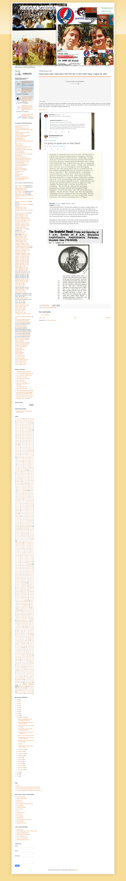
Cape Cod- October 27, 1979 (21, 247)
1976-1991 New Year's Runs (23, 378)
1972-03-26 (25, 473)
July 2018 (20, 757)
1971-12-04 (20, 467)
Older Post (108, 317)
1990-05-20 (25, 653)
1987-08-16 (19, 646)
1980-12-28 (20, 608)
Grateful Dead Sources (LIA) (22, 839)
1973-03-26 (26, 494)
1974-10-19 (17, 523)
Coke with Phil (27, 680)
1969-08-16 (23, 440)
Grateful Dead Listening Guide (23, 834)
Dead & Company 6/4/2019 (20, 364)
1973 (25, 490)
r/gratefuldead (19, 817)
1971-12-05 (27, 467)
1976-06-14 (24, 529)
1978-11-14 (25, 578)
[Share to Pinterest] (59, 305)
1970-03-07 (23, 448)
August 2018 (21, 755)
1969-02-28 (23, 434)
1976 (30, 526)
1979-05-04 (31, 590)
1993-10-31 (21, 663)
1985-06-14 (23, 636)
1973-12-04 (23, 512)
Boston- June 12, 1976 (20, 187)
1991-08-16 (48, 307)
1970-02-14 (30, 447)
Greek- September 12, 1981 (21, 269)
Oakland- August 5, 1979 (20, 241)
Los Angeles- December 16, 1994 (23, 313)
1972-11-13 (20, 489)
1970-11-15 (30, 454)
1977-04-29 (26, 545)
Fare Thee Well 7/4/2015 (20, 357)
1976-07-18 (18, 533)
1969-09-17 (30, 440)
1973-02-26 (26, 493)
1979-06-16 (18, 594)
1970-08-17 (23, 451)
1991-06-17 (23, 657)
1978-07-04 (30, 572)
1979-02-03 (31, 587)
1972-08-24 (31, 480)
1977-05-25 (27, 552)
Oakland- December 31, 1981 (22, 279)
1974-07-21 (30, 519)
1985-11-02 (30, 637)
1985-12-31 (23, 639)
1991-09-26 (30, 660)
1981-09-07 (25, 613)
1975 (16, 525)
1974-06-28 (30, 517)
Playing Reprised (19, 138)
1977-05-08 (27, 548)
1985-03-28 (17, 636)
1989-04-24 (27, 647)
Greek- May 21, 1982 (20, 283)
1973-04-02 (26, 496)
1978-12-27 (31, 581)
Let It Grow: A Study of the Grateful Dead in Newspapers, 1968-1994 (27, 115)
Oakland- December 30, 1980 (22, 261)
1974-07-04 (17, 519)
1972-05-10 (18, 477)
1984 (33, 628)
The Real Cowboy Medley (21, 136)
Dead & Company (21, 359)
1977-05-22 (21, 552)
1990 (26, 652)
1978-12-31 (18, 582)
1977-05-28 (22, 554)
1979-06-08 (31, 593)
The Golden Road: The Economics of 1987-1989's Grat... (26, 738)
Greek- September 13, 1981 (21, 270)
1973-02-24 (20, 493)
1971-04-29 (26, 461)
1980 (26, 600)
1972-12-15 (20, 490)
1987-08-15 (31, 644)
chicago (20, 680)
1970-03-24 (30, 448)
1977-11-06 (23, 562)
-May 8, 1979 (24, 234)
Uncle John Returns (19, 151)
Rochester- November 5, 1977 (22, 201)
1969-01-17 (17, 431)
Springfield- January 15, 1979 (22, 223)
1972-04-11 (25, 474)
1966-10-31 (27, 420)
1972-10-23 (20, 487)
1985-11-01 (24, 637)
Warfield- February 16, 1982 (21, 280)
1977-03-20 (26, 542)
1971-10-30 (26, 464)
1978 (29, 564)
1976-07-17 (31, 532)
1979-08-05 (18, 595)
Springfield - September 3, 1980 (22, 253)
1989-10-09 (21, 650)
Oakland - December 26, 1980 (22, 257)
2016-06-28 (30, 675)
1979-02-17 (25, 588)
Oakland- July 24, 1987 (20, 312)
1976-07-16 (25, 532)
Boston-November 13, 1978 (21, 216)
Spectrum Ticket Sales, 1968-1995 (24, 396)
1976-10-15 (31, 538)
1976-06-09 (17, 527)
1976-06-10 (24, 527)
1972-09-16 (18, 484)
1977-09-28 (24, 555)
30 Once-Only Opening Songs (22, 161)
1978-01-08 (30, 565)
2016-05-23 (23, 673)
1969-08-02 (17, 440)
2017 (22, 676)
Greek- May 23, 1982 (20, 286)
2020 (18, 711)
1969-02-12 (30, 432)
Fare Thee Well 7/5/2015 (20, 358)
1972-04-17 (31, 474)
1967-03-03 (19, 421)
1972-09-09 (18, 483)
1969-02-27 (17, 434)
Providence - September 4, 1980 (22, 254)
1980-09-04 (20, 604)
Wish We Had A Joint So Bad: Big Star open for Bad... (28, 787)
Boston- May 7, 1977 (20, 192)
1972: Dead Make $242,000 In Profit (24, 373)
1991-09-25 (24, 660)
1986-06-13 (21, 640)
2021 (18, 709)
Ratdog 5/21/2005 (18, 351)
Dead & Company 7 (20, 362)
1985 (31, 634)
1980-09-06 (26, 604)
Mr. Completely (19, 816)
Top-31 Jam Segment (19, 693)
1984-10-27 (31, 631)
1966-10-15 (21, 420)
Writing (30, 693)
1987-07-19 (31, 643)
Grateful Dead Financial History (22, 132)
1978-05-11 (23, 571)
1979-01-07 (18, 584)
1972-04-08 (18, 474)
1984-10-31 (31, 633)
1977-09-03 (17, 555)
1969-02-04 (17, 432)
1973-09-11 (29, 500)
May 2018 (20, 761)
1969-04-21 (30, 435)
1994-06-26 (19, 664)
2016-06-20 (30, 673)
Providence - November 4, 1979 (22, 250)
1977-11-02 (23, 561)
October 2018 (21, 751)
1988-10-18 (17, 647)
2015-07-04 (25, 672)
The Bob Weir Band (22, 321)
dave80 (16, 684)
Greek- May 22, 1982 (20, 285)
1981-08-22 (18, 613)
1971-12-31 (29, 468)
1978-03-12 (30, 568)
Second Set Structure (20, 152)
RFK (26, 692)
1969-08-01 (30, 438)
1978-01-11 (23, 567)
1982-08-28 (27, 623)
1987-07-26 (25, 644)
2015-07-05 (31, 672)
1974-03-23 (23, 515)
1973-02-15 (20, 492)
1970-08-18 (30, 451)
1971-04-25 (26, 460)
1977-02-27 (26, 541)
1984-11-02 (19, 634)
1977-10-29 (17, 561)
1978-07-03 (23, 572)
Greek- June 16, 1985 (20, 303)
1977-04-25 (26, 543)
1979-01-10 (31, 584)
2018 (33, 676)
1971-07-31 (20, 463)
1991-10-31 (17, 662)
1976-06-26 (25, 530)
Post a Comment (45, 314)
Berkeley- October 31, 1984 (21, 297)
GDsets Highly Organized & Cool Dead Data (26, 831)
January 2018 (21, 769)
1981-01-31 (31, 610)
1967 (33, 420)
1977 (32, 539)
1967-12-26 (18, 422)
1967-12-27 (25, 422)
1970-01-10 (30, 444)
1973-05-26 (26, 497)
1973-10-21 (17, 506)
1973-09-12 (17, 502)
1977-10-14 (30, 558)
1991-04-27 (17, 656)
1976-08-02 (25, 533)
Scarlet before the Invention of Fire (23, 146)
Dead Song (22, 686)
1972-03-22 (25, 471)
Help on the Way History (20, 165)
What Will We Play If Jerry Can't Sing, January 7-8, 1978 (27, 83)
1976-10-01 (18, 536)
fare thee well (21, 689)
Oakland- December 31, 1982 (22, 289)
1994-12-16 (31, 664)
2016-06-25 (23, 675)
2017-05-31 (27, 676)
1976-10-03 (31, 536)
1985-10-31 (17, 637)
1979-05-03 (25, 590)
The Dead (20, 349)
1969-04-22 (17, 437)
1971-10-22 (20, 464)
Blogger (76, 870)
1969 (30, 430)
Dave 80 (19, 682)
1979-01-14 (18, 585)
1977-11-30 (30, 562)
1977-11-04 (30, 561)
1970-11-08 (24, 454)
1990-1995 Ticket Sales (21, 388)
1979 (24, 583)
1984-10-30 (25, 633)
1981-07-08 (31, 611)
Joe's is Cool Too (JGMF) (22, 838)
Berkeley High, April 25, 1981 (22, 264)
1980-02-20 (20, 601)
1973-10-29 (23, 507)
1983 (25, 626)
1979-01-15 (25, 585)
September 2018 (22, 753)
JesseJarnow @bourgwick (22, 832)
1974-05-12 (30, 515)
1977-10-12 (23, 558)
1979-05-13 (25, 593)
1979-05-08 (31, 591)
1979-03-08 (31, 588)
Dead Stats (31, 686)
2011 (20, 670)
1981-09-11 (31, 613)
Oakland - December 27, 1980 (22, 259)
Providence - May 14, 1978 (21, 213)
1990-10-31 (24, 654)
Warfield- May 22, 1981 (20, 266)
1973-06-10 (20, 499)
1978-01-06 (17, 565)
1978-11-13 (18, 578)
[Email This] (53, 305)
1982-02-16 (19, 620)
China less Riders (19, 133)
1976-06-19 (31, 529)
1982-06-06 (21, 623)
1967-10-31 (31, 421)
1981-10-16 (26, 616)
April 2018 (20, 763)
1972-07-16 (31, 479)
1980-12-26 (26, 607)
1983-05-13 (30, 626)
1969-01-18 (23, 431)
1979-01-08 (25, 584)
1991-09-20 (17, 659)
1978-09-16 (25, 577)
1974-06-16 (23, 517)
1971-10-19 (26, 463)
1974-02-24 (17, 515)
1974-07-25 (17, 520)
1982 (32, 619)
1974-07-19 (23, 519)
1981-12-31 (27, 618)
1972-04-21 (18, 476)
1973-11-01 (17, 509)
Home (75, 317)
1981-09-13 (25, 614)
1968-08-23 (30, 425)
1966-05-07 (27, 418)
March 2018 (21, 765)
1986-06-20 (27, 640)
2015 (33, 670)
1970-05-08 (23, 450)
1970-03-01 (17, 448)
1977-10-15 (17, 559)
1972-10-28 (26, 487)
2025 (18, 701)
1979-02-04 (19, 588)
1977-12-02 (17, 564)
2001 (25, 666)
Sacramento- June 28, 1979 (21, 239)
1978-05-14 (30, 571)
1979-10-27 (25, 597)
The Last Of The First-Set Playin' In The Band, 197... (26, 733)
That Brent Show (19, 174)
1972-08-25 (18, 481)
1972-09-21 (25, 484)
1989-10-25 (21, 652)
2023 (18, 705)
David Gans (19, 800)
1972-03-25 (19, 473)
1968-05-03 (30, 424)
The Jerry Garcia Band (23, 316)
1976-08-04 (31, 533)
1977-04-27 (20, 545)
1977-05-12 (27, 549)
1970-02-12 (17, 447)
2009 (24, 669)
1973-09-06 (22, 500)
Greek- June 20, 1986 (20, 308)
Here (16, 318)
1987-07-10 (18, 643)
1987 (20, 641)
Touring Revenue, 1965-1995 (23, 398)
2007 (20, 669)
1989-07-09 (21, 649)
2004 (31, 667)
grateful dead (18, 690)
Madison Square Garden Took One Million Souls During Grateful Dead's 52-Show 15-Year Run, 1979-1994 (27, 90)
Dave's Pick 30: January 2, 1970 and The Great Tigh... (25, 729)
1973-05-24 (20, 497)
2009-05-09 (30, 669)
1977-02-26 (20, 541)
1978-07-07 (17, 574)
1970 (16, 444)
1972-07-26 (25, 480)
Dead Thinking (19, 805)
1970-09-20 (17, 453)
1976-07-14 (18, 532)
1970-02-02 (23, 445)
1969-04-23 (23, 437)
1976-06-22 (18, 530)
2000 (21, 666)
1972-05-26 (25, 479)
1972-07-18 (18, 480)
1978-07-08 (24, 574)
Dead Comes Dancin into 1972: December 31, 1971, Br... (25, 720)
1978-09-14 (31, 575)
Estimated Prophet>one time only (22, 159)
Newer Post (42, 317)
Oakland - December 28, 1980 (22, 260)
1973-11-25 (30, 510)
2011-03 (24, 670)
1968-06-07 (17, 425)
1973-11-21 (24, 510)
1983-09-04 (24, 627)
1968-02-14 (17, 424)
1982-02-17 (26, 620)
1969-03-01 (30, 434)
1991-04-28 (23, 656)
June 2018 (20, 759)
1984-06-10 (25, 630)
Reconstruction (20, 325)
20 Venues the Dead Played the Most (25, 390)
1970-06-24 (17, 451)
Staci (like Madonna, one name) (23, 819)
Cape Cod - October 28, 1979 (22, 249)
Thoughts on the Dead (21, 823)
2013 (29, 670)
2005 (16, 669)
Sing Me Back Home (20, 180)
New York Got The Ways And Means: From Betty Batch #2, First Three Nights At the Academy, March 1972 (27, 99)
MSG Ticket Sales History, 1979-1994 (25, 395)
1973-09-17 (30, 502)
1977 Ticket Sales (20, 380)
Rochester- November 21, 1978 (22, 218)
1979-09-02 (31, 595)
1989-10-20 (27, 650)
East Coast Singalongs (20, 168)
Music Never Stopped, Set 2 (21, 177)
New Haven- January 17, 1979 (22, 224)
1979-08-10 (25, 595)
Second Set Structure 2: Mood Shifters (24, 154)
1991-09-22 (30, 659)
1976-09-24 (25, 535)
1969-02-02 (30, 431)
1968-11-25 (30, 428)
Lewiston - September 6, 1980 (22, 256)
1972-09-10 (25, 483)
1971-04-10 (26, 458)
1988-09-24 (30, 646)
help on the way (26, 690)
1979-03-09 (18, 590)
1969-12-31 (30, 443)
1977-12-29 (24, 564)
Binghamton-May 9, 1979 (21, 236)
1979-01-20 (25, 587)
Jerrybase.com (19, 829)
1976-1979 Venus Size (21, 377)
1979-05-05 (18, 591)
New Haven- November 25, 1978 (22, 220)
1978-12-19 (18, 581)
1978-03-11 (23, 568)
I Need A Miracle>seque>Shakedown (23, 149)
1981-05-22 (25, 611)
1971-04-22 (20, 460)
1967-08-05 (25, 421)
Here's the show (43, 109)
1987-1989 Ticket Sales (21, 386)
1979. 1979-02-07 (20, 600)
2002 (23, 667)
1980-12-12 (20, 607)
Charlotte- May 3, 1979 (20, 227)
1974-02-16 (23, 513)
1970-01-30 (17, 445)
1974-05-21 (30, 516)
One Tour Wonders (23, 169)
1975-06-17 (29, 525)
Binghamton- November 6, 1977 (22, 204)
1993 (29, 662)
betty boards (20, 679)
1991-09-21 (24, 659)
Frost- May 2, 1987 (19, 310)
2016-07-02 (17, 676)
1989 (22, 647)
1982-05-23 (27, 621)
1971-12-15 (22, 468)
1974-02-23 (30, 513)
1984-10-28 (18, 633)
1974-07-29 (23, 520)
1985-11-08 (17, 639)
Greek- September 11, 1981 (21, 267)
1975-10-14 (24, 526)
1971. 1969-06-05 (18, 470)
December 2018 (22, 717)
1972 (25, 470)
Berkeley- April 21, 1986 (20, 306)
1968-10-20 (30, 427)
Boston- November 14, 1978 (21, 217)
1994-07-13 (25, 664)
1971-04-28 (20, 461)
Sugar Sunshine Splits (20, 139)
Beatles (17, 169)
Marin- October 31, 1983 (20, 292)
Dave (33, 680)
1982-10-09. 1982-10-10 (24, 624)
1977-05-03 (20, 546)
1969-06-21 (17, 438)
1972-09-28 (26, 486)
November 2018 (22, 749)
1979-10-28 (31, 597)
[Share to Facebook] (57, 305)
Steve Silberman (20, 821)
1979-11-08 (31, 598)
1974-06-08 (17, 517)
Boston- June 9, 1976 (20, 185)
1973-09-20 (17, 503)
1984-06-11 (31, 630)
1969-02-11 (23, 432)
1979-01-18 (19, 587)
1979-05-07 (25, 591)
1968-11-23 (24, 428)
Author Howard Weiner (21, 798)
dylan (29, 687)
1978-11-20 (31, 578)
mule (18, 692)
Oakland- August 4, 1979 (20, 240)
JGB (33, 690)
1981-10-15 (20, 616)
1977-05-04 (26, 546)
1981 (19, 610)
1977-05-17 (27, 551)
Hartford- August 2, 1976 (20, 188)
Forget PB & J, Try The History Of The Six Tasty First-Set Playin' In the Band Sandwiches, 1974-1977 (27, 108)
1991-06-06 (17, 657)
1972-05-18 (31, 477)
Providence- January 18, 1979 (22, 226)
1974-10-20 (23, 523)
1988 (24, 646)
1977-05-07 (20, 548)
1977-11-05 (17, 562)
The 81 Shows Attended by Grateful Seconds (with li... (28, 788)
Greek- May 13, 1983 (20, 290)
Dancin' (17, 172)
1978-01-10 (17, 567)
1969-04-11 (24, 435)
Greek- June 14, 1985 (20, 300)
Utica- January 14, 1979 (20, 221)
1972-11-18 (26, 489)
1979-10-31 (18, 598)
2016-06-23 (17, 675)
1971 (32, 456)
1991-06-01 (30, 656)
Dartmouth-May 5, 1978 (20, 207)
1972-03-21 (18, 471)
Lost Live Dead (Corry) (21, 836)
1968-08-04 (23, 425)
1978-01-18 (30, 567)
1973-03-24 (20, 494)
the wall (30, 692)
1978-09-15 (18, 577)
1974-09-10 (30, 520)
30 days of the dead (24, 677)
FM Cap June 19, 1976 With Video (26, 735)
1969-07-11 (23, 438)
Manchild (17, 175)
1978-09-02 (25, 575)
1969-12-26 (17, 443)
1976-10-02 (25, 536)
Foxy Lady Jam (29, 689)
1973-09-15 (23, 502)
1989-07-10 (27, 649)
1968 (30, 423)
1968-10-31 (17, 428)
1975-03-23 (22, 525)
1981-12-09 (20, 617)
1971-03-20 (26, 457)
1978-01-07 (23, 565)
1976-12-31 (26, 539)
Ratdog (19, 341)
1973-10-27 (17, 507)
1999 (17, 666)
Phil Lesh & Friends (22, 342)
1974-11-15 (30, 523)
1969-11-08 (24, 441)
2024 (18, 703)
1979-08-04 (31, 594)
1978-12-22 (25, 581)
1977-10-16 (23, 559)
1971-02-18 (19, 457)
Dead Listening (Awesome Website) (24, 803)
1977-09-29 (30, 555)
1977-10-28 (30, 559)
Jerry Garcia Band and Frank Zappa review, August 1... (28, 790)
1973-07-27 (27, 499)
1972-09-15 (31, 483)
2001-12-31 (17, 667)
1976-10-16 (19, 539)
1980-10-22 (20, 606)
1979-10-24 (18, 597)
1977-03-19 (20, 542)
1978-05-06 (17, 571)
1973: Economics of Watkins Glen (24, 375)
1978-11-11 (31, 577)
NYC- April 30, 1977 (19, 191)
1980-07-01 (26, 603)
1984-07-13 (18, 631)
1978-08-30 (31, 574)
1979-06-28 (25, 594)
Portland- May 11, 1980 (20, 251)
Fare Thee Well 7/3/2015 (20, 355)
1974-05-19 (24, 516)
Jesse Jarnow (19, 809)
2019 (18, 713)
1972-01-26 (31, 470)
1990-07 (30, 653)
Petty (22, 692)
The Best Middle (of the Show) (22, 178)
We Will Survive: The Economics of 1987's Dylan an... (26, 746)
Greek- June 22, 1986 (20, 309)
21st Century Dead (20, 796)
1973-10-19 (30, 504)
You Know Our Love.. (20, 171)
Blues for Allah (18, 155)
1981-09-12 (19, 614)
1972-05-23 (18, 479)
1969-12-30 (23, 443)
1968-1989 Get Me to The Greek (23, 371)
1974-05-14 (17, 516)
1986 (29, 639)
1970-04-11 (17, 450)
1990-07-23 (17, 654)
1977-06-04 (29, 554)
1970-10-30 (30, 453)
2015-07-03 (19, 672)
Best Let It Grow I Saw (20, 148)
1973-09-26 (30, 503)
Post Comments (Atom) (50, 320)
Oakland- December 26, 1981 (22, 273)
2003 (27, 667)
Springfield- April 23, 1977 (21, 190)
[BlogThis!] (54, 305)
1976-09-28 (31, 535)
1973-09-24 (23, 503)
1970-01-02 (23, 444)
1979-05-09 (18, 593)
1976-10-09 (18, 538)
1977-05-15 (21, 551)
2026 (18, 699)
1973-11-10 (30, 509)
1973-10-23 (23, 506)
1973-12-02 (17, 512)
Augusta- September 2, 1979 (21, 243)
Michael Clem (19, 814)
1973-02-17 (26, 492)
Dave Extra (28, 682)
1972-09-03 (31, 481)
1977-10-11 (17, 558)
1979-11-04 (25, 598)
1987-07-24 (18, 644)
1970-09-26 (23, 453)
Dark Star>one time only (20, 156)
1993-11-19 (27, 663)
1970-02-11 (30, 445)
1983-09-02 (17, 627)
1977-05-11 (21, 549)
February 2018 (21, 767)
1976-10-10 (25, 538)
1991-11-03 (23, 662)
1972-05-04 (31, 476)
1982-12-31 (20, 626)
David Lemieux (19, 802)
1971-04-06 (20, 458)
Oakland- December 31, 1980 (22, 263)
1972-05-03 (25, 476)
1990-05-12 (18, 653)
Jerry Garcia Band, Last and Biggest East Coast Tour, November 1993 (24, 392)
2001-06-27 (30, 666)
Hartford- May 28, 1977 (20, 194)
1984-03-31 (19, 630)
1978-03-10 (17, 568)
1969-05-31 (30, 437)
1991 (44, 307)
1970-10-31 (17, 454)
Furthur (19, 354)
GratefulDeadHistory (21, 807)
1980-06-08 (20, 603)
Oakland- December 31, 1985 (22, 305)
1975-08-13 (17, 526)
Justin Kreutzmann (20, 812)
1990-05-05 (31, 652)
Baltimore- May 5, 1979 (20, 231)
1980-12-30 (26, 608)
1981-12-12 (26, 617)
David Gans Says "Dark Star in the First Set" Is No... (25, 741)
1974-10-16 (17, 522)
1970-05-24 (30, 450)
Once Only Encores (19, 162)
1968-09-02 (23, 427)
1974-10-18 (30, 522)
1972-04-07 (31, 473)
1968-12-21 (24, 430)
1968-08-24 (17, 427)
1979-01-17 (31, 585)
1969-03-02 (17, 435)
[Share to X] (56, 305)
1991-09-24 (17, 660)
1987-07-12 (25, 643)
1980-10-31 (26, 606)
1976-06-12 (17, 529)
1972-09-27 (20, 486)
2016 (18, 673)
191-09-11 (17, 418)
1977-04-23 (20, 543)
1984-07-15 (25, 631)
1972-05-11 (25, 477)
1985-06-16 (30, 636)
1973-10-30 (30, 507)
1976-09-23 (18, 535)
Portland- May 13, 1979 (20, 237)
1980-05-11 (26, 601)
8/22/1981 (28, 335)
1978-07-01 (17, 572)
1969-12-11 (30, 441)
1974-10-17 (23, 522)
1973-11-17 (17, 510)
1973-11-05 (24, 509)
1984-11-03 (25, 634)
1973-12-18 (30, 512)
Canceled (27, 679)
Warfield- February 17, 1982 (21, 282)
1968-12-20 (17, 430)
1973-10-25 (30, 506)
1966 (22, 418)
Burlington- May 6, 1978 (20, 208)
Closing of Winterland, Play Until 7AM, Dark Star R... (25, 723)
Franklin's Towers (18, 167)
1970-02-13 (23, 447)
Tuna (27, 693)
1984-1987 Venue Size (21, 382)
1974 (16, 513)
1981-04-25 (18, 611)
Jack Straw (20, 743)
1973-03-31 (20, 496)
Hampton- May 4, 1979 (20, 228)
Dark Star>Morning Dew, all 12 (22, 128)
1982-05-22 (20, 621)
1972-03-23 (31, 471)
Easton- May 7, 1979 (20, 233)
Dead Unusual (21, 687)
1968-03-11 (23, 424)
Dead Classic (53, 307)
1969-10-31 (17, 441)
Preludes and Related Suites (21, 164)
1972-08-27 (25, 481)
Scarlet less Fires (19, 145)
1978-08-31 (18, 575)
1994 (33, 663)
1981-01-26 (25, 610)
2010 (16, 670)
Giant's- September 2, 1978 (21, 214)
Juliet (17, 810)
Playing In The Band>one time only (23, 158)
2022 (18, 707)
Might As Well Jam (19, 144)
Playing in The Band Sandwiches (22, 135)
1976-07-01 (31, 530)
